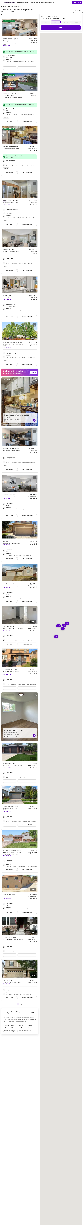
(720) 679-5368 (7, 347)
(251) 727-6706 (6, 253)
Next (60, 27)
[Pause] (36, 379)
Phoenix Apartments (9, 495)
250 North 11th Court (9, 763)
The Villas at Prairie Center (11, 296)
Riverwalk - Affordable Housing (12, 342)
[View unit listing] (34, 420)
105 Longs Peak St (8, 626)
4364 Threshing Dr (8, 584)
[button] (58, 625)
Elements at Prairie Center (11, 448)
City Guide (31, 1012)
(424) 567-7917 (6, 630)
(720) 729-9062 (7, 299)
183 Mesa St (6, 541)
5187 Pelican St (7, 980)
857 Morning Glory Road (10, 669)
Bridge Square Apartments (11, 146)
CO (7, 6)
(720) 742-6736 (7, 898)
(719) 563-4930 (6, 98)
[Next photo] (36, 27)
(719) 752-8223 (6, 45)
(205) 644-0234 (7, 674)
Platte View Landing (13, 200)
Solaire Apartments (9, 249)
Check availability (27, 68)
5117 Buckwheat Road (9, 937)
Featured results (7, 15)
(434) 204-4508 (7, 150)
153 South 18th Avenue (9, 894)
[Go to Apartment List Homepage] (8, 2)
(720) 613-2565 (6, 452)
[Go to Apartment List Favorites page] (70, 3)
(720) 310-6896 (7, 767)
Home (3, 6)
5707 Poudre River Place (10, 806)
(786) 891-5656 (6, 498)
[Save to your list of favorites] (34, 21)
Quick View (9, 68)
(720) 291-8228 (6, 587)
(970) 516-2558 (6, 544)
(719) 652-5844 (6, 204)
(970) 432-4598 (7, 941)
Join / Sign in (77, 2)
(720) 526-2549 (7, 855)
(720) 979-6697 (7, 811)
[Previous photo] (3, 27)
